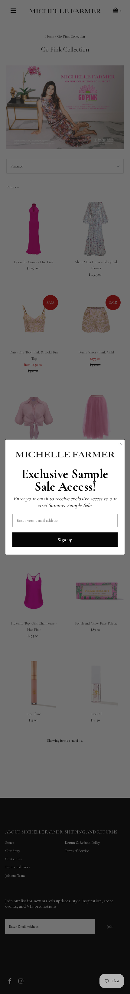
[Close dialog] (120, 444)
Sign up (65, 539)
